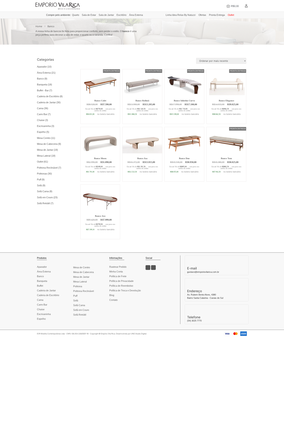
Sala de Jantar (106, 15)
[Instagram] (153, 267)
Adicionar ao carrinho (100, 122)
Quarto (75, 15)
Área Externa (136, 15)
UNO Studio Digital (138, 334)
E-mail (192, 268)
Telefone (193, 317)
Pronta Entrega (217, 15)
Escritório (121, 15)
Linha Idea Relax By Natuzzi (181, 15)
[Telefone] (216, 308)
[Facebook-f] (148, 267)
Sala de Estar (89, 15)
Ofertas (202, 15)
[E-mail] (216, 259)
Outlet (231, 15)
